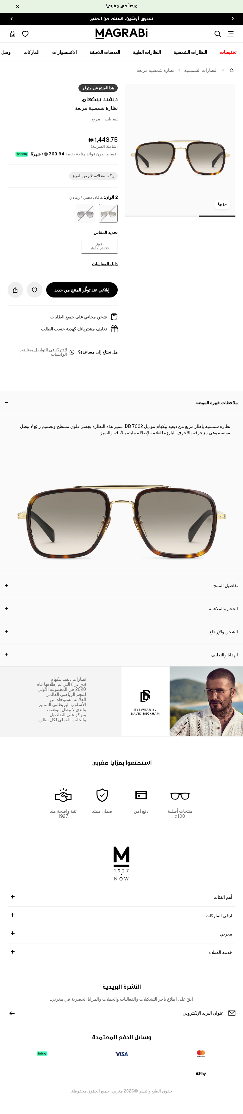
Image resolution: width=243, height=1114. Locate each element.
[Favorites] (25, 34)
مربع (96, 118)
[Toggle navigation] (230, 34)
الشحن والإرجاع (223, 631)
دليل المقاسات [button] (105, 264)
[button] (108, 213)
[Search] (218, 34)
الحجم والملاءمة (223, 608)
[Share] (15, 290)
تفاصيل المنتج (225, 585)
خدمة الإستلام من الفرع (91, 176)
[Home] (231, 70)
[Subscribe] (12, 1013)
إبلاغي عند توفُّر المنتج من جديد (81, 289)
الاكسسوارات (64, 52)
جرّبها (222, 204)
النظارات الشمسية (190, 52)
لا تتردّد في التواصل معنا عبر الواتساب (43, 352)
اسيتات (111, 118)
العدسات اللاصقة (105, 52)
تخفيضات (228, 52)
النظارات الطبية (147, 52)
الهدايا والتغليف (224, 654)
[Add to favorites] (34, 289)
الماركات (31, 52)
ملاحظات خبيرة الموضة (217, 402)
